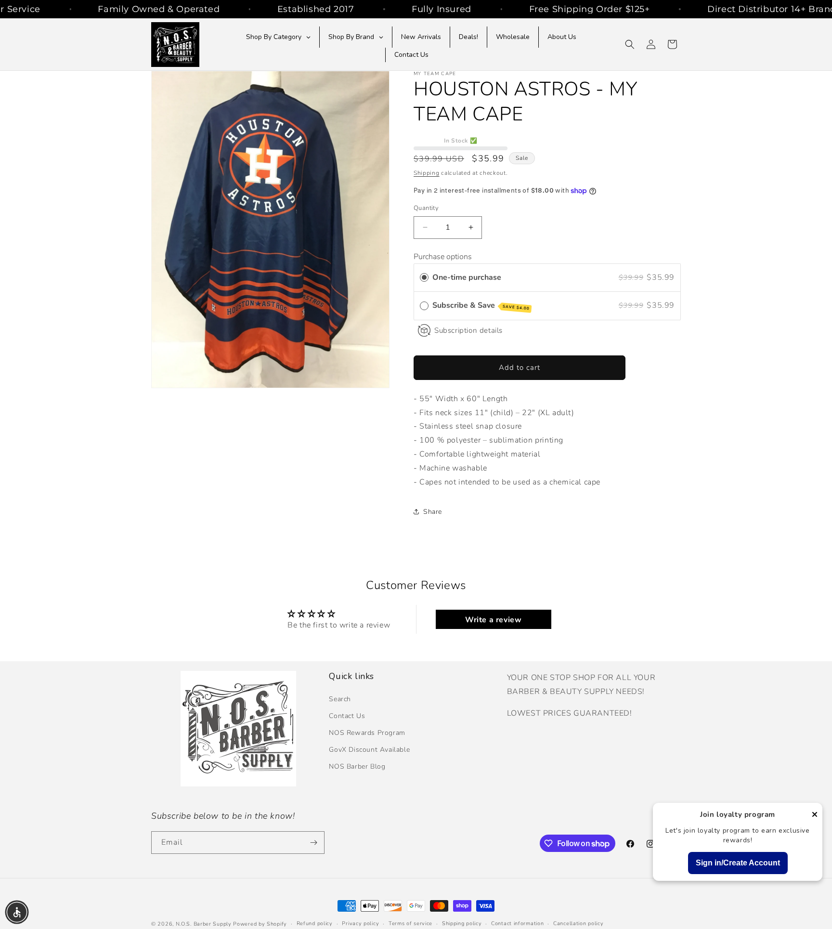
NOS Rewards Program (367, 732)
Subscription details (468, 330)
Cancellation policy (578, 923)
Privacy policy (360, 923)
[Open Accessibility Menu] (17, 912)
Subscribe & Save (481, 305)
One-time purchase (466, 277)
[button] (629, 44)
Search (340, 698)
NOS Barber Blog (357, 766)
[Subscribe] (313, 842)
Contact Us (347, 715)
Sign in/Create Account (738, 863)
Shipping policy (462, 923)
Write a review (493, 620)
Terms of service (410, 923)
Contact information (517, 923)
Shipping (427, 173)
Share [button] (432, 511)
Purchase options (443, 256)
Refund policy (315, 923)
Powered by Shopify (260, 924)
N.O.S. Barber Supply (204, 924)
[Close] (814, 815)
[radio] (424, 278)
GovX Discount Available (369, 749)
